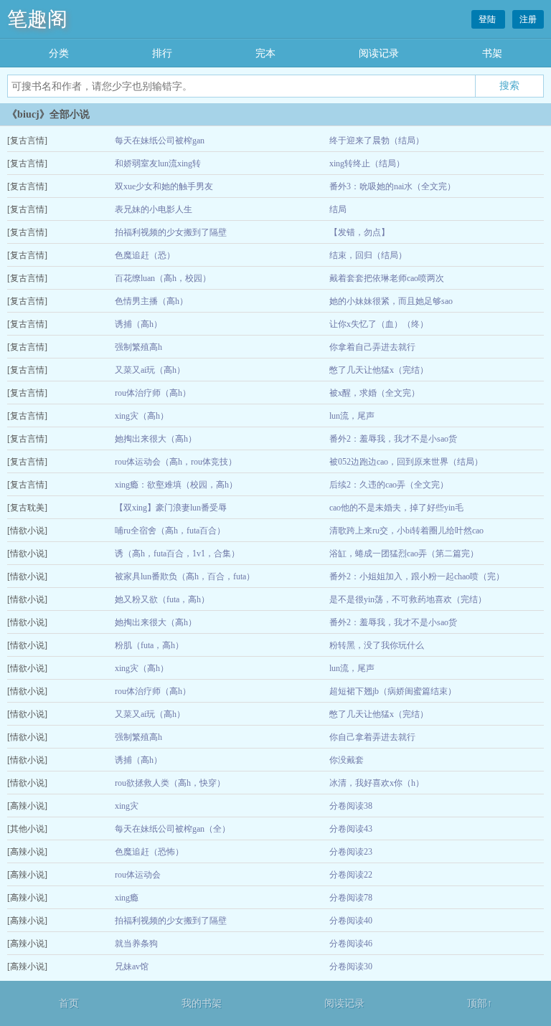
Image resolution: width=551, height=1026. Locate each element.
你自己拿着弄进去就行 (372, 737)
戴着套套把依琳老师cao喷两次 (386, 278)
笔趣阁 (37, 19)
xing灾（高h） (142, 416)
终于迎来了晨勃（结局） (376, 141)
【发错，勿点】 (359, 232)
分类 (59, 53)
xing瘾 (126, 898)
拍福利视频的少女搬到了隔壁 (171, 232)
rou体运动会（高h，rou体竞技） (176, 462)
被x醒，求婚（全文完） (374, 393)
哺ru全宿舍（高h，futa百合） (170, 531)
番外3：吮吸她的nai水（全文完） (392, 186)
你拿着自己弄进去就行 (372, 347)
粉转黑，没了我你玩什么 (376, 645)
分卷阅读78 (350, 898)
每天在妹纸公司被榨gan (159, 141)
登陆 (488, 19)
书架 (492, 53)
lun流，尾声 (352, 416)
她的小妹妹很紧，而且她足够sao (391, 301)
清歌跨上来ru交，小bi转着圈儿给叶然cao (406, 531)
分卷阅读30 (350, 966)
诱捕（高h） (138, 324)
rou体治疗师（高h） (153, 393)
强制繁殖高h (138, 347)
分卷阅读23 (350, 852)
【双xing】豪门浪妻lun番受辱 (171, 508)
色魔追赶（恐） (145, 255)
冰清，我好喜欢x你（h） (376, 783)
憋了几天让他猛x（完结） (378, 370)
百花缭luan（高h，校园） (163, 278)
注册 (528, 19)
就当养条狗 (136, 944)
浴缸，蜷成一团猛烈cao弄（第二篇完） (404, 553)
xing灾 (126, 806)
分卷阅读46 (350, 944)
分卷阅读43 (350, 829)
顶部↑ (479, 1003)
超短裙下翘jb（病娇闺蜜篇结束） (392, 691)
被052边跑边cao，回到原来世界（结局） (406, 462)
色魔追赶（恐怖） (149, 852)
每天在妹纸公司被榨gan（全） (172, 829)
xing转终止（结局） (367, 163)
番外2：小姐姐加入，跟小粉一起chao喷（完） (416, 576)
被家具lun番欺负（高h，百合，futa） (185, 576)
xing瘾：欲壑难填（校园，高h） (176, 485)
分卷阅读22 (350, 875)
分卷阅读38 (350, 806)
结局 (338, 209)
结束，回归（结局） (368, 255)
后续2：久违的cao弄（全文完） (388, 485)
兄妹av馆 (132, 966)
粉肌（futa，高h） (149, 645)
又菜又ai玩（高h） (150, 370)
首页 (69, 1003)
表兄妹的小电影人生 (153, 209)
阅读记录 (379, 53)
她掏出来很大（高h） (156, 439)
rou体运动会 (138, 875)
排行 (162, 53)
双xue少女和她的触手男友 (164, 186)
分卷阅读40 (350, 921)
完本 (265, 53)
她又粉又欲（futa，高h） (162, 599)
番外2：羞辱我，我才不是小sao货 (393, 439)
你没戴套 (346, 760)
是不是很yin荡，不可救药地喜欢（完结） (407, 599)
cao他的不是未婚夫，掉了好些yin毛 (396, 508)
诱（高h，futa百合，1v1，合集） (177, 553)
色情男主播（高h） (151, 301)
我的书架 (202, 1003)
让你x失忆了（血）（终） (378, 324)
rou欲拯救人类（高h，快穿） (170, 783)
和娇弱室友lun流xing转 (158, 163)
